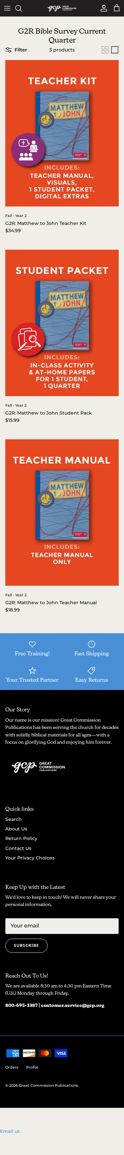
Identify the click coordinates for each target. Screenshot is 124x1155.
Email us (10, 1131)
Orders (12, 1067)
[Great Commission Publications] (62, 8)
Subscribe (26, 945)
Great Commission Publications (48, 1085)
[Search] (22, 8)
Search (13, 819)
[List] (115, 50)
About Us (16, 829)
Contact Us (18, 848)
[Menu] (7, 8)
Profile (32, 1067)
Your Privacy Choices (30, 858)
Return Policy (21, 838)
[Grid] (105, 50)
